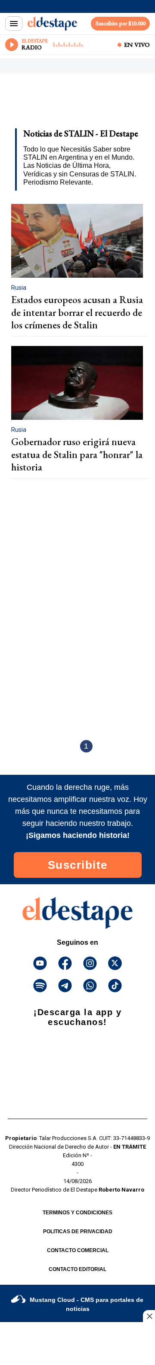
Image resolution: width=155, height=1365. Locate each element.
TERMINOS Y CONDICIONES (77, 1213)
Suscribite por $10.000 (121, 23)
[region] (75, 103)
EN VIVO (137, 45)
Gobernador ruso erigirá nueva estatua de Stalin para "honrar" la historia (77, 454)
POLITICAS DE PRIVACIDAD (77, 1231)
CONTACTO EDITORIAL (77, 1269)
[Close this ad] (149, 1316)
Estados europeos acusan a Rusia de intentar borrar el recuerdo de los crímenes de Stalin (77, 312)
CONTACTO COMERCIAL (77, 1250)
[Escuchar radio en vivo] (11, 44)
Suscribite (78, 864)
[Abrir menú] (13, 23)
